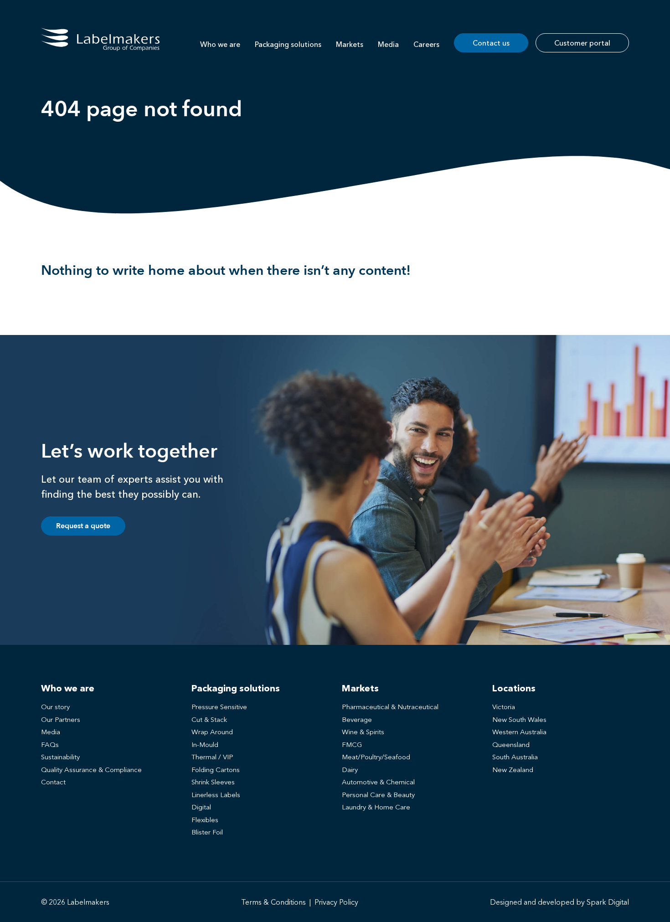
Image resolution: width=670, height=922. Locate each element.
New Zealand (512, 769)
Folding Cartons (215, 769)
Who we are (220, 44)
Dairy (350, 769)
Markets (349, 44)
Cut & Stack (209, 719)
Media (388, 44)
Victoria (503, 706)
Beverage (357, 719)
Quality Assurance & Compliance (91, 769)
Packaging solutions (288, 44)
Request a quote (83, 526)
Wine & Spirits (363, 731)
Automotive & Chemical (378, 782)
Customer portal (582, 42)
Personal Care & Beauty (378, 794)
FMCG (352, 744)
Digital (201, 807)
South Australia (515, 756)
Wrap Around (212, 731)
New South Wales (519, 719)
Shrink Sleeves (213, 782)
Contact (53, 782)
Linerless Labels (215, 794)
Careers (426, 44)
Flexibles (204, 819)
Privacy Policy (336, 902)
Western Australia (519, 731)
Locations (514, 688)
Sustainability (60, 756)
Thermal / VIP (212, 756)
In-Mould (204, 744)
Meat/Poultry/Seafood (376, 756)
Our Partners (60, 719)
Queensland (511, 744)
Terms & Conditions (273, 902)
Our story (55, 706)
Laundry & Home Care (376, 807)
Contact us (491, 42)
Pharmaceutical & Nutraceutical (390, 706)
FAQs (50, 744)
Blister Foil (207, 832)
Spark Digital (608, 902)
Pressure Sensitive (219, 706)
